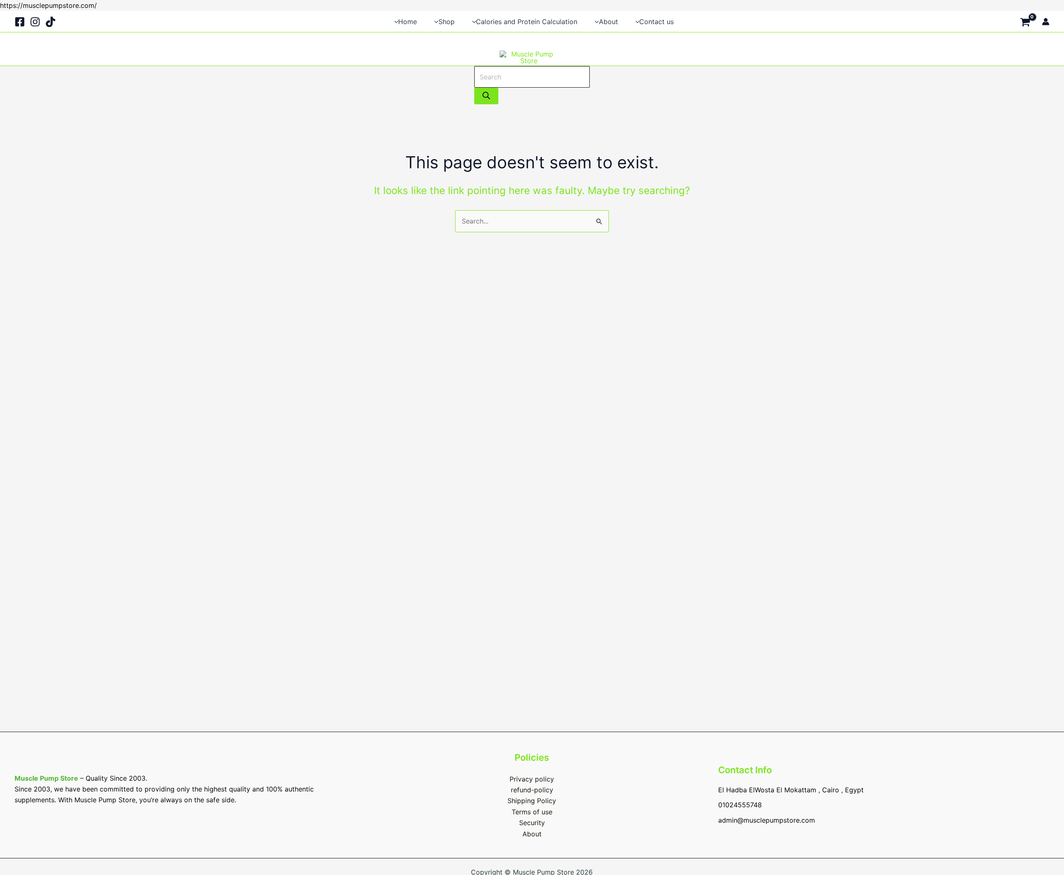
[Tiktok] (50, 22)
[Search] (486, 96)
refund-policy (532, 790)
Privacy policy (532, 779)
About (532, 834)
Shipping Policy (531, 800)
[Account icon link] (1045, 21)
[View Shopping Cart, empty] (1025, 21)
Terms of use (532, 812)
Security (532, 822)
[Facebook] (20, 22)
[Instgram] (35, 22)
